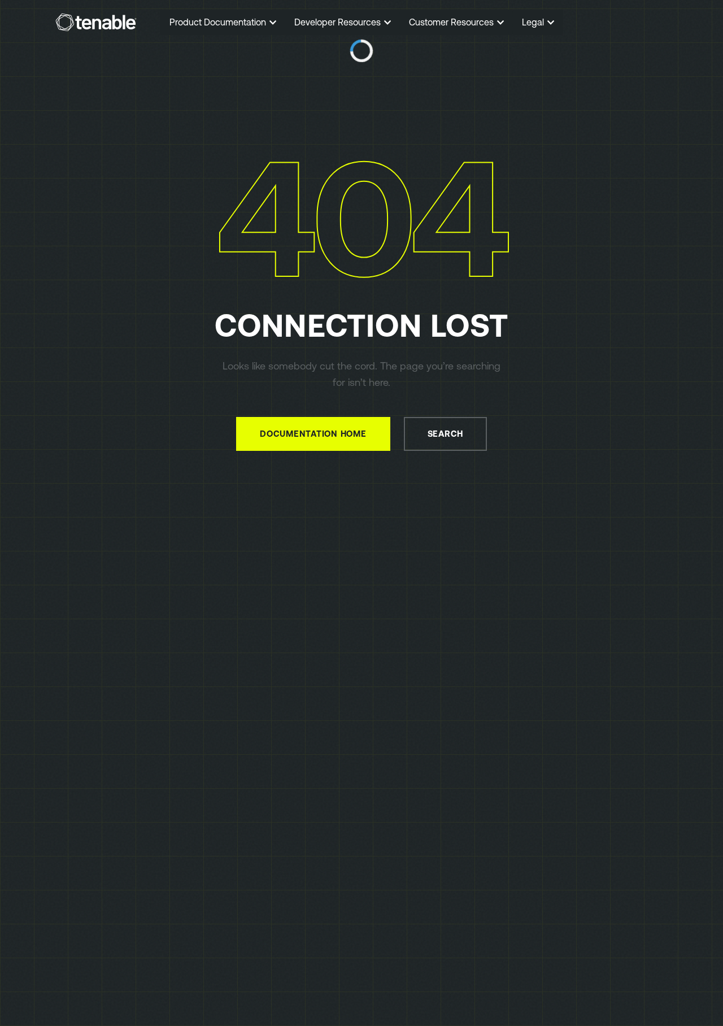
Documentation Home (313, 433)
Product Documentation (218, 22)
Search (446, 433)
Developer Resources (338, 22)
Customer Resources (452, 22)
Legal (534, 22)
